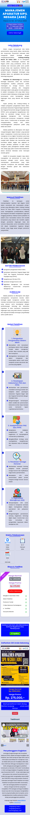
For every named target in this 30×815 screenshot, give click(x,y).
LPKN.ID (17, 706)
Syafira (16, 634)
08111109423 (17, 802)
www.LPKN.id (21, 800)
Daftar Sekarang (14, 33)
